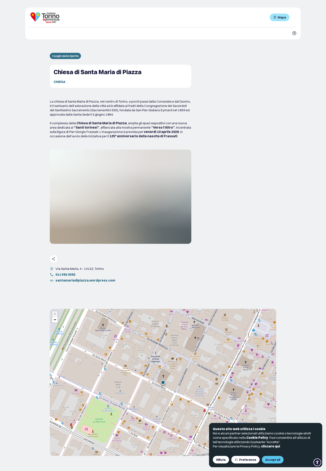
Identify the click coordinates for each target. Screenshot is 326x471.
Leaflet (243, 452)
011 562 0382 (65, 274)
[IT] (294, 33)
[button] (163, 382)
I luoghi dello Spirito (65, 56)
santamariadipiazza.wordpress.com (85, 280)
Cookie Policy (257, 438)
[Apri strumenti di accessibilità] (317, 462)
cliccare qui (270, 446)
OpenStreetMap (256, 452)
